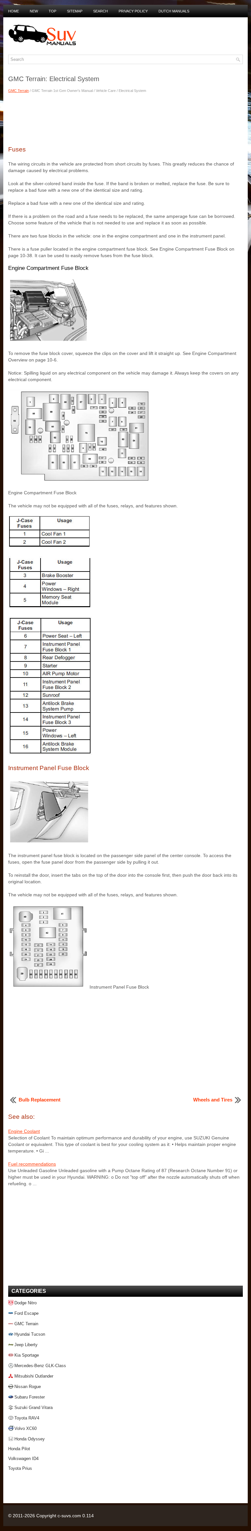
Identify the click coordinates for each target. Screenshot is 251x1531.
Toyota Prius (20, 1468)
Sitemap (74, 11)
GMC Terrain (18, 91)
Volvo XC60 (25, 1428)
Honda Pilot (19, 1448)
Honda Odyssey (29, 1438)
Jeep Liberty (26, 1344)
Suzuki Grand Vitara (33, 1407)
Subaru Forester (29, 1397)
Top (52, 11)
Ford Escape (26, 1313)
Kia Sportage (26, 1355)
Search (100, 11)
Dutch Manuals (174, 11)
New (34, 11)
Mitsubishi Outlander (33, 1376)
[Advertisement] (125, 118)
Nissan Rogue (27, 1386)
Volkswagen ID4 (23, 1458)
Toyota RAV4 (26, 1418)
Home (13, 11)
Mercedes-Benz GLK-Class (40, 1365)
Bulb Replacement (39, 1099)
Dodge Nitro (25, 1302)
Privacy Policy (133, 11)
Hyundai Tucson (29, 1334)
